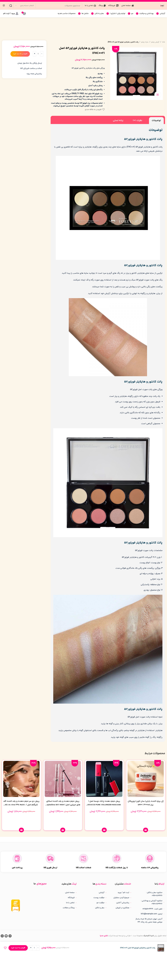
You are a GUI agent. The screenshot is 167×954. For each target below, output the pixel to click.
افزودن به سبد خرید (20, 53)
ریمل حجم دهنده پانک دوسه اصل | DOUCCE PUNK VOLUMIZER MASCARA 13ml (104, 805)
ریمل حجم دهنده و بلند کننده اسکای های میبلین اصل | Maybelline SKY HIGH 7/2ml (62, 805)
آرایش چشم (155, 42)
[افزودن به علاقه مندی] (5, 947)
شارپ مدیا (104, 935)
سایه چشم (144, 42)
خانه (163, 42)
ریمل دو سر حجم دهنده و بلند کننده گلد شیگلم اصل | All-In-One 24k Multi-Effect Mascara (21, 805)
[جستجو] (10, 5)
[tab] (156, 120)
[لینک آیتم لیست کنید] (121, 892)
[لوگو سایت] (162, 5)
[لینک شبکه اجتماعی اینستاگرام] (3, 6)
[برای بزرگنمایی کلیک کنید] (157, 94)
